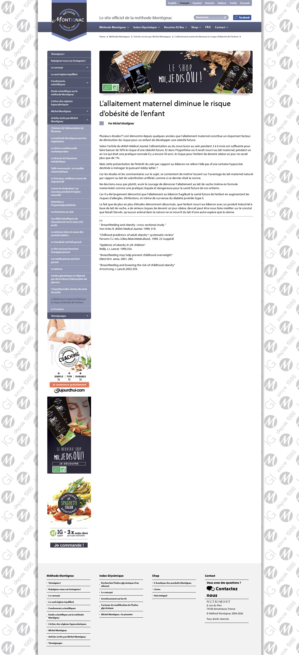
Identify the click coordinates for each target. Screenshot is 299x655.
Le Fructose (57, 309)
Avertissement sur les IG (114, 598)
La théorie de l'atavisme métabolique (64, 160)
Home (102, 36)
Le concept (57, 67)
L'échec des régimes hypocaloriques (62, 102)
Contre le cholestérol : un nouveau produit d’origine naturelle (66, 192)
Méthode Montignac (112, 27)
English (172, 3)
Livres (157, 589)
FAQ (208, 27)
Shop (194, 27)
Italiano (222, 3)
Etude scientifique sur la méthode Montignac (64, 92)
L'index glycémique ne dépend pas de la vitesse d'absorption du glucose (69, 279)
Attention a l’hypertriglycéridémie (63, 203)
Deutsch (209, 3)
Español (197, 3)
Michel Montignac (61, 111)
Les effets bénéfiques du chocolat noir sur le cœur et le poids (67, 222)
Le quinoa (56, 268)
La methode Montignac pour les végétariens (68, 139)
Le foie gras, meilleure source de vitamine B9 (68, 180)
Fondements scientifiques (58, 82)
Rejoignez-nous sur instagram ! (68, 60)
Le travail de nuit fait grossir (66, 242)
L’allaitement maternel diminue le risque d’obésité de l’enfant (206, 36)
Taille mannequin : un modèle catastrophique (67, 170)
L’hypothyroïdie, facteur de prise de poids (69, 290)
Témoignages (58, 315)
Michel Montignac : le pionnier (117, 614)
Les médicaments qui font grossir (65, 260)
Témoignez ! (57, 54)
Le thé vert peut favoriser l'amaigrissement (65, 250)
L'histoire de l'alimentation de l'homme (67, 129)
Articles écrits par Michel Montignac (152, 36)
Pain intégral (160, 595)
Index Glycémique (145, 27)
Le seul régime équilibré (64, 74)
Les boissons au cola (62, 211)
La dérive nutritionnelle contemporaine (64, 149)
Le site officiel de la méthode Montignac (135, 17)
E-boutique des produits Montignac (173, 582)
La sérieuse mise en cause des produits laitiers (67, 233)
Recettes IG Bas (174, 27)
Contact (220, 27)
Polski (233, 3)
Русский (245, 3)
